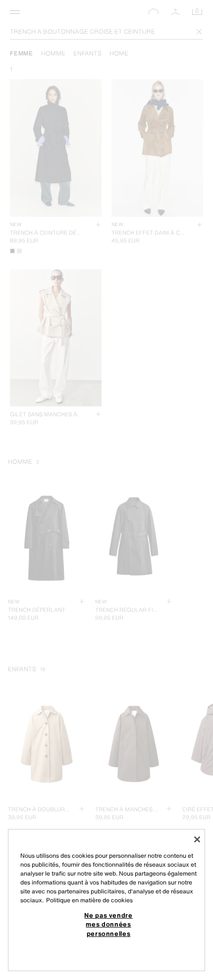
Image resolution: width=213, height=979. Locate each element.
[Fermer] (197, 839)
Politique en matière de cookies (89, 900)
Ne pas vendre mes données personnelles (108, 924)
